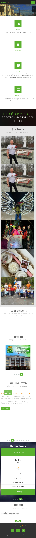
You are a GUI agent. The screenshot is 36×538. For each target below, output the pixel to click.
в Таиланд (18, 492)
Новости (18, 30)
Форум (18, 71)
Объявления (18, 50)
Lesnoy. (5, 2)
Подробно (5, 408)
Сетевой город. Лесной (18, 114)
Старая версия (18, 96)
